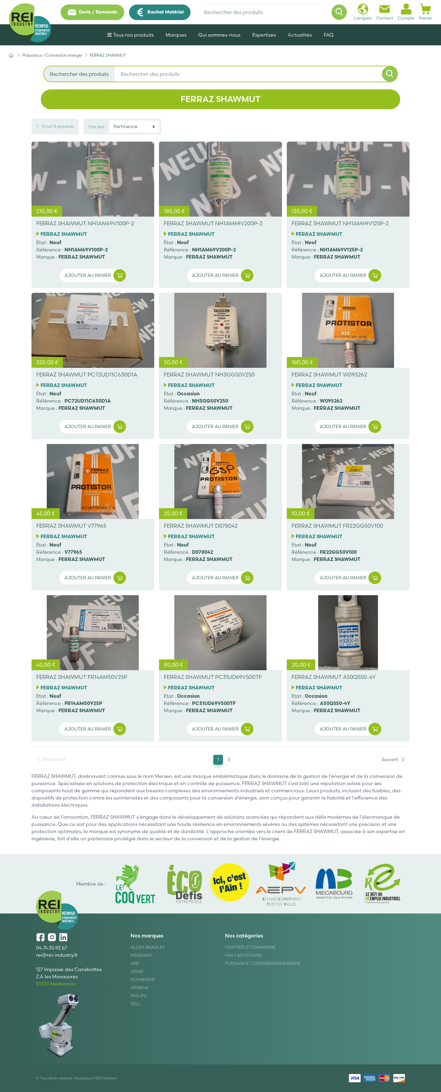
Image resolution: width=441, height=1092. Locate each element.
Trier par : (97, 126)
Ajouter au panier (87, 275)
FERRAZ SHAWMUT (63, 234)
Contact (384, 18)
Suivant (390, 759)
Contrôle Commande (250, 947)
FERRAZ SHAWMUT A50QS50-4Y (334, 677)
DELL (135, 1003)
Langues (362, 18)
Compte (406, 18)
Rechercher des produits (79, 74)
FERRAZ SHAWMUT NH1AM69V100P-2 (85, 223)
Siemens (139, 987)
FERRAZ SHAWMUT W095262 (329, 374)
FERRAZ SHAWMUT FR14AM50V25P (81, 677)
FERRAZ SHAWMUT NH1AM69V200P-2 (213, 223)
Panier (425, 18)
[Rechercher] (339, 12)
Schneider (142, 979)
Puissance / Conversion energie (262, 963)
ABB (134, 963)
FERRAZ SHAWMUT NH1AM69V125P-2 (340, 223)
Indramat (141, 955)
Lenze (136, 971)
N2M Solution (105, 1078)
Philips (138, 995)
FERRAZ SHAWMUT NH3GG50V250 (209, 374)
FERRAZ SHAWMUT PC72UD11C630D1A (86, 374)
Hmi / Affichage (243, 955)
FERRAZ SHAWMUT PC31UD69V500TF (213, 677)
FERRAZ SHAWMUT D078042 (201, 525)
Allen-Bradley (147, 947)
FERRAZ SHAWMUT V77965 (71, 525)
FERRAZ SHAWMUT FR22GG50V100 (337, 525)
